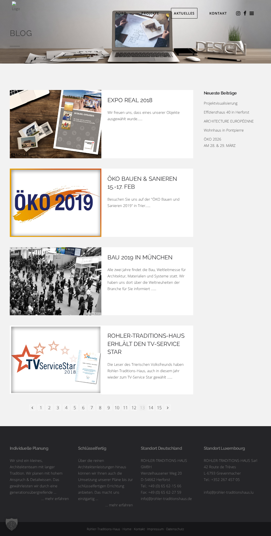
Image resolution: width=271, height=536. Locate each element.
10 (117, 408)
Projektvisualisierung (220, 103)
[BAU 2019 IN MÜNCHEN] (55, 281)
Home (127, 529)
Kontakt (139, 529)
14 (150, 408)
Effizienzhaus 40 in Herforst (226, 112)
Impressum (155, 529)
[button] (11, 524)
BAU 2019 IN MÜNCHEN (140, 257)
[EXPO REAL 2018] (55, 124)
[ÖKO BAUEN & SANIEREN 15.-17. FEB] (55, 203)
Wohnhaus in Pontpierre (224, 130)
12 (134, 408)
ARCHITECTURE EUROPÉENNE (229, 121)
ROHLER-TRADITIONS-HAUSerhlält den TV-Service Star (145, 343)
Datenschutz (175, 529)
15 (159, 408)
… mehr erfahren (55, 498)
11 (125, 408)
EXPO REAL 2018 (129, 100)
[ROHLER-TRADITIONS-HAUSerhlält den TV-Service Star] (55, 360)
